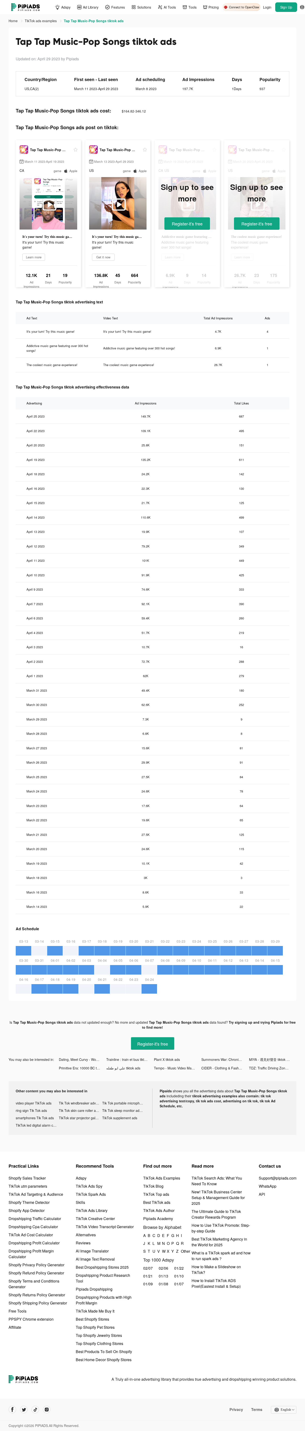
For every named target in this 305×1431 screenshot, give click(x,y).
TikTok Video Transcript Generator (105, 1226)
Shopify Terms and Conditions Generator (34, 1283)
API (262, 1194)
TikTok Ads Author (158, 1210)
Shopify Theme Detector (29, 1202)
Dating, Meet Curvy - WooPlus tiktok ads (82, 1059)
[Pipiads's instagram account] (47, 1409)
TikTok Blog (153, 1186)
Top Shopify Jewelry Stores (99, 1335)
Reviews (83, 1243)
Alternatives (86, 1234)
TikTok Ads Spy (89, 1186)
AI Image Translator (92, 1251)
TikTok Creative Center (95, 1218)
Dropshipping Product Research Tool (103, 1278)
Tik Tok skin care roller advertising (80, 1110)
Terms (256, 1409)
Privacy (236, 1409)
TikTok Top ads (156, 1194)
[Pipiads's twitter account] (24, 1409)
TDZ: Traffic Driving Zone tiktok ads (272, 1068)
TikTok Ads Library (91, 1210)
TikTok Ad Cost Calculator (31, 1234)
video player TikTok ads (33, 1103)
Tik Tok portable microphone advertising (123, 1103)
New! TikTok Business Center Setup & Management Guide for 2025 (218, 1197)
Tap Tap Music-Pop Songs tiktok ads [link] (94, 20)
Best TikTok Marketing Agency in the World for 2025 (219, 1241)
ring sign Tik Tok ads (31, 1110)
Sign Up (286, 7)
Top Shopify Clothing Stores (99, 1343)
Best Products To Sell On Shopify (104, 1351)
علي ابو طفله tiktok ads (123, 1068)
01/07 (179, 1284)
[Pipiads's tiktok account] (35, 1409)
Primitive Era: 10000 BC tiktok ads (82, 1068)
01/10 (179, 1276)
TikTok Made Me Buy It (95, 1311)
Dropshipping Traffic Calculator (35, 1218)
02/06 (163, 1268)
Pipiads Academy (158, 1218)
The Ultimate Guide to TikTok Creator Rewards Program (216, 1214)
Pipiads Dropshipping (94, 1289)
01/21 (148, 1276)
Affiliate (15, 1327)
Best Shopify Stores (92, 1319)
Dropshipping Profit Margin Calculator (31, 1253)
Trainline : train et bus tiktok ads (130, 1059)
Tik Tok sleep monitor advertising (123, 1110)
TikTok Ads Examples (161, 1178)
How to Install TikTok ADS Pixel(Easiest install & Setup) (216, 1283)
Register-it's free (187, 223)
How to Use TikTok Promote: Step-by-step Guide (221, 1228)
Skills (80, 1202)
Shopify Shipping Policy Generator (38, 1303)
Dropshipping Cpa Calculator (33, 1226)
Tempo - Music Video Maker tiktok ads (177, 1068)
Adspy (81, 1178)
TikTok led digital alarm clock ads (37, 1125)
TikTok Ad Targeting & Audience (36, 1194)
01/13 (163, 1276)
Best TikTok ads (156, 1202)
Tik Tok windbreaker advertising (80, 1103)
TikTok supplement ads (119, 1117)
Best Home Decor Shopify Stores (104, 1359)
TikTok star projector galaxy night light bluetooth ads (80, 1117)
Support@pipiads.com (277, 1178)
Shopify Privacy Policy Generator (36, 1264)
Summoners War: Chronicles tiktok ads (225, 1059)
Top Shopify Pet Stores (95, 1327)
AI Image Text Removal (95, 1259)
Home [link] (14, 20)
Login (267, 7)
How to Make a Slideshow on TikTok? (216, 1269)
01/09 (148, 1284)
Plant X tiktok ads (167, 1059)
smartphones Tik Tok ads (35, 1117)
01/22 (179, 1268)
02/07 (148, 1268)
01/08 (163, 1284)
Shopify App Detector (27, 1210)
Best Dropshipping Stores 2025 (102, 1267)
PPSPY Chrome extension (31, 1319)
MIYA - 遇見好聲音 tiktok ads (270, 1059)
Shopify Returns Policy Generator (37, 1295)
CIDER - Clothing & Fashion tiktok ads (225, 1068)
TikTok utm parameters (28, 1186)
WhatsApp (267, 1186)
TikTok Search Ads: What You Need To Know (217, 1180)
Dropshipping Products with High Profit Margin (104, 1300)
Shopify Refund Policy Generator (36, 1273)
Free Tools (17, 1311)
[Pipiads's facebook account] (12, 1409)
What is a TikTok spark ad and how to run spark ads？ (221, 1255)
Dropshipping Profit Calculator (34, 1243)
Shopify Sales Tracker (27, 1178)
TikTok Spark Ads (91, 1194)
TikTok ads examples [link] (41, 20)
